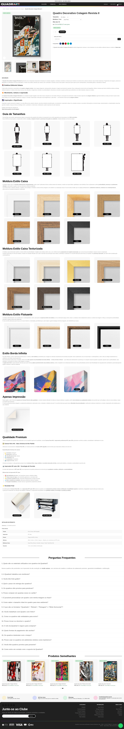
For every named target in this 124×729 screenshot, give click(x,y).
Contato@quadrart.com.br (105, 696)
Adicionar (62, 31)
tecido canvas (46, 568)
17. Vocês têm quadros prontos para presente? (19, 644)
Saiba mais (117, 47)
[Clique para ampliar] (4, 57)
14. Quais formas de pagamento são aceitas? (18, 630)
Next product (121, 9)
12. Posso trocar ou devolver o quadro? (16, 621)
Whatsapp (68, 44)
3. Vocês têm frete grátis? (11, 579)
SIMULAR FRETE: (58, 36)
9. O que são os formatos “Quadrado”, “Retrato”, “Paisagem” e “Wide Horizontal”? (32, 607)
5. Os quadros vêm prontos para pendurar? (18, 588)
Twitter (63, 44)
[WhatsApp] (120, 725)
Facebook (60, 44)
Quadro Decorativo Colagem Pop (57, 683)
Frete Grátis (10, 697)
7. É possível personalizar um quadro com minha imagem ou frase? (26, 598)
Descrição (5, 78)
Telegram (71, 44)
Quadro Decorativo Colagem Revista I (106, 683)
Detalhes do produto (8, 522)
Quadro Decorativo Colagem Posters (9, 683)
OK (119, 39)
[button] (62, 1)
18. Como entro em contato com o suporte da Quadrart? (22, 649)
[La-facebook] (11, 705)
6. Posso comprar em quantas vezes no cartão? (19, 593)
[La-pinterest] (6, 705)
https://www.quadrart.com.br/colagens (10, 109)
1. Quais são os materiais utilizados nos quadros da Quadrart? (25, 563)
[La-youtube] (8, 705)
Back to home (119, 9)
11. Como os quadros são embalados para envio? (20, 616)
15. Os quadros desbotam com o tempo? (17, 635)
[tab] (62, 563)
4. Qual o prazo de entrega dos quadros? (17, 583)
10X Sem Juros (41, 697)
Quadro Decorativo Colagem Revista (81, 683)
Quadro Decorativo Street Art (32, 683)
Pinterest (66, 44)
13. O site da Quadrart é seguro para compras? (19, 626)
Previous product (118, 9)
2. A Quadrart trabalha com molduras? (16, 574)
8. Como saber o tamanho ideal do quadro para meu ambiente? (25, 602)
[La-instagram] (3, 705)
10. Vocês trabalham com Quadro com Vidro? (18, 612)
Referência (4, 525)
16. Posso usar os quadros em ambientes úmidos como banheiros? (27, 640)
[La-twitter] (14, 705)
